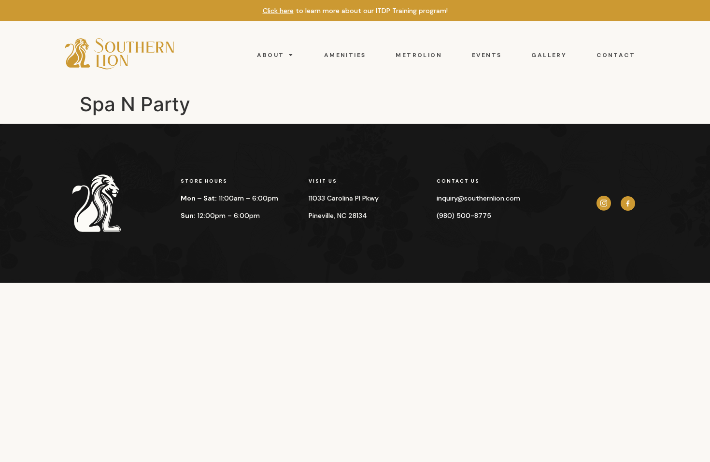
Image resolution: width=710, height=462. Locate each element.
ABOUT (270, 55)
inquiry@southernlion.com (478, 198)
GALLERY (549, 55)
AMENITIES (345, 55)
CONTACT (615, 55)
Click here (278, 10)
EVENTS (486, 55)
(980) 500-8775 (464, 215)
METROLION (419, 55)
